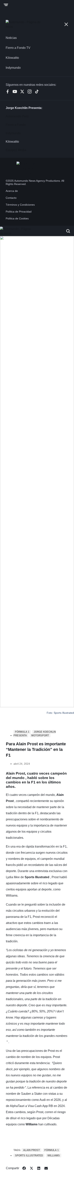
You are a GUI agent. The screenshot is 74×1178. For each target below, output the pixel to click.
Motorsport (40, 735)
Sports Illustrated (29, 1155)
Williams (53, 1155)
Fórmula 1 (22, 731)
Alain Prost (31, 1150)
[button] (24, 1168)
